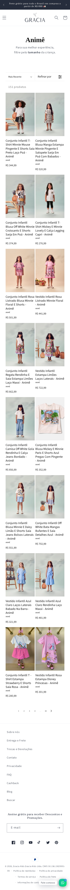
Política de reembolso (24, 870)
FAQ (9, 775)
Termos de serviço (27, 876)
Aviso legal (51, 882)
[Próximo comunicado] (66, 4)
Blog (9, 792)
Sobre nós (13, 732)
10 (46, 711)
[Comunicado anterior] (3, 4)
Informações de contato (30, 882)
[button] (4, 18)
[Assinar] (58, 827)
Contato (12, 757)
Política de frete (48, 876)
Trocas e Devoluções (19, 749)
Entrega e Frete (16, 740)
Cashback (13, 783)
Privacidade (14, 766)
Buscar (11, 800)
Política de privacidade (51, 870)
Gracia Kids (18, 866)
